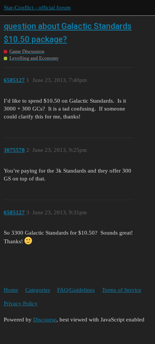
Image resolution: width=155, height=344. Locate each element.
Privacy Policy (21, 303)
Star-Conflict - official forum (37, 8)
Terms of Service (121, 290)
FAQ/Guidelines (76, 290)
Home (11, 290)
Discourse (44, 320)
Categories (37, 290)
